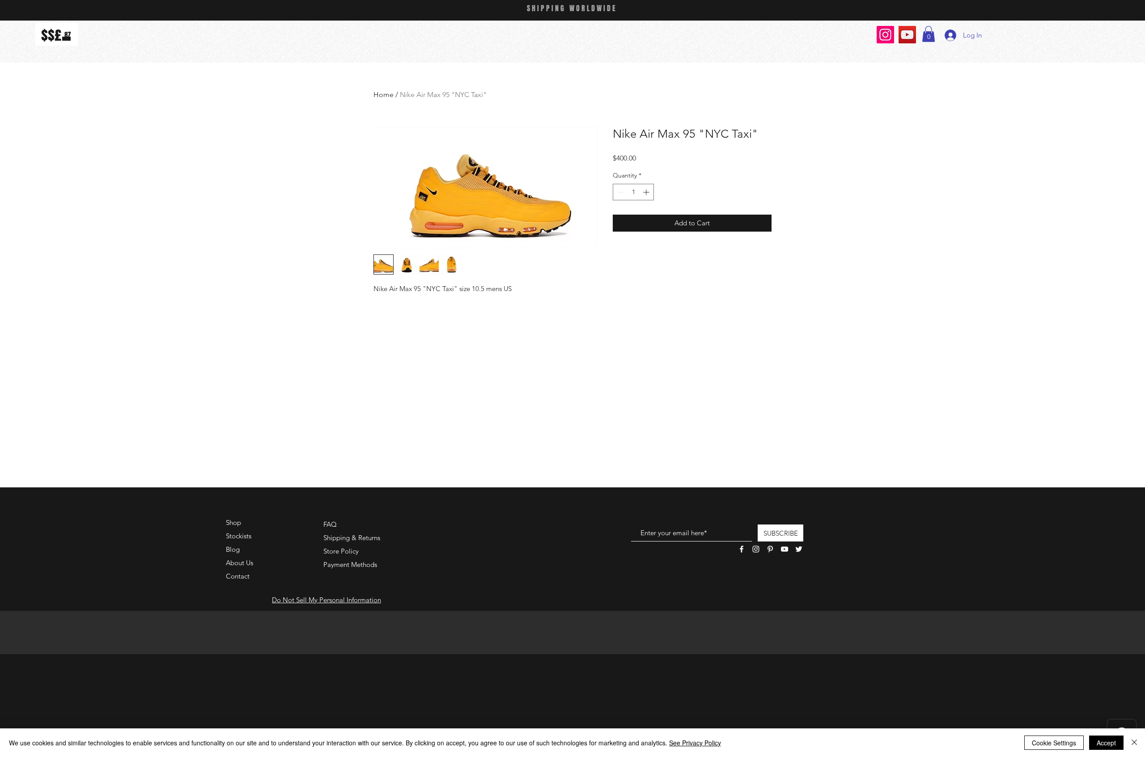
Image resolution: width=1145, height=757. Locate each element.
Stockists (238, 536)
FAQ (330, 524)
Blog (233, 549)
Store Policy (341, 551)
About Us (239, 562)
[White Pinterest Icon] (770, 549)
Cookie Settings (1054, 742)
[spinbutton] (633, 192)
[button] (928, 34)
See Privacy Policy (695, 742)
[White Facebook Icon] (741, 549)
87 (67, 35)
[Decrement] (619, 192)
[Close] (1134, 743)
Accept (1106, 742)
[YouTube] (907, 34)
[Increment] (647, 192)
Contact (238, 576)
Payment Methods (351, 564)
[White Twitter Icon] (798, 549)
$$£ (51, 35)
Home (383, 94)
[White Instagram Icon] (755, 549)
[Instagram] (885, 34)
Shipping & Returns (351, 537)
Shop (233, 522)
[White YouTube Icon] (784, 549)
